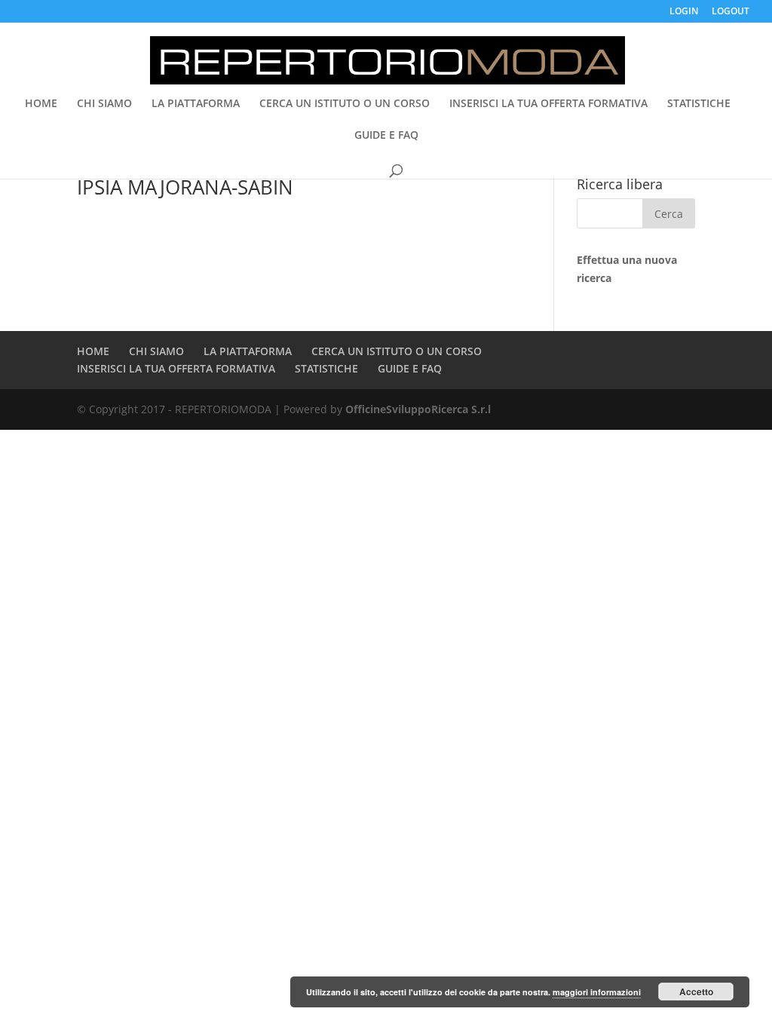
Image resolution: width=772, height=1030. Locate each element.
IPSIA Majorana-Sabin (185, 187)
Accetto (696, 991)
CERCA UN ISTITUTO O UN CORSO (344, 104)
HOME (41, 104)
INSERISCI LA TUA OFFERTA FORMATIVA (548, 104)
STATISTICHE (699, 104)
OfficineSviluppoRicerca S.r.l (418, 409)
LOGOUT (730, 12)
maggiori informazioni (597, 992)
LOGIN (683, 12)
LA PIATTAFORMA (196, 104)
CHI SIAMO (104, 104)
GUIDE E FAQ (386, 136)
